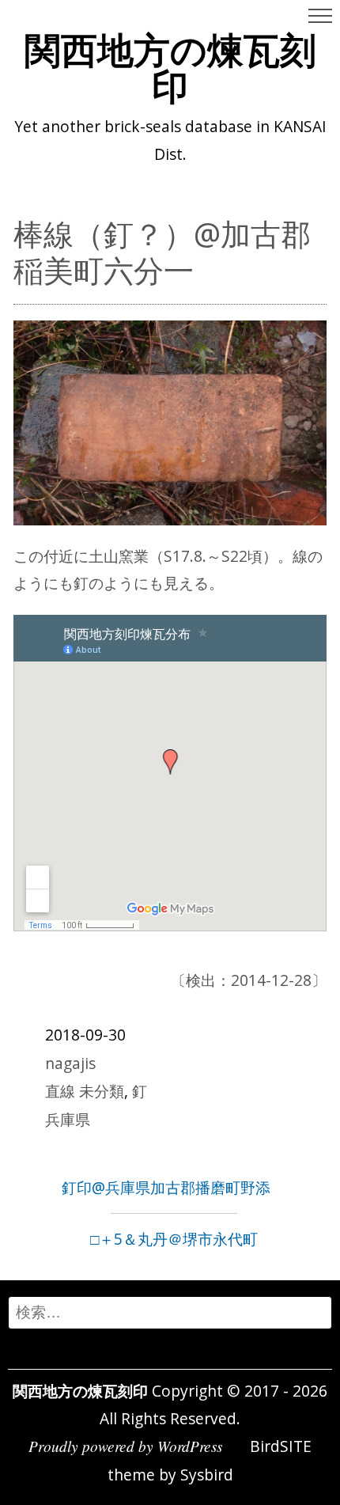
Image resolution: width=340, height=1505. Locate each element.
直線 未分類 (84, 1090)
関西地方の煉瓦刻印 (170, 67)
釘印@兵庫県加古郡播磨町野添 (166, 1187)
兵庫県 (67, 1119)
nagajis (70, 1063)
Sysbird (206, 1474)
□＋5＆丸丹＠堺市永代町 (174, 1238)
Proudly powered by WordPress (125, 1445)
